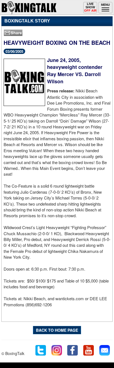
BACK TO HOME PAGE (57, 330)
